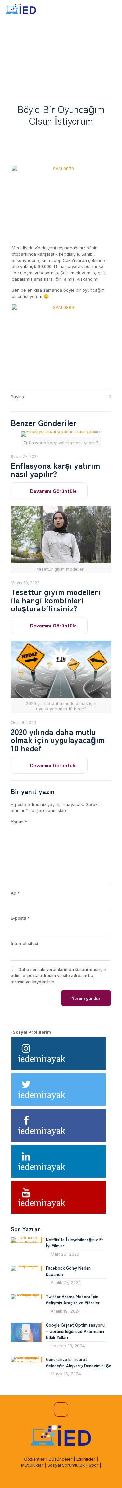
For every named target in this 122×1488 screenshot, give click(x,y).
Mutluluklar (32, 1465)
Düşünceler (60, 1458)
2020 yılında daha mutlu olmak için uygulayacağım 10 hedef (58, 739)
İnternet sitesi (24, 943)
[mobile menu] (113, 9)
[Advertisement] (61, 56)
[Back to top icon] (61, 1409)
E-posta (20, 918)
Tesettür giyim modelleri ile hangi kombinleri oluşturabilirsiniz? (56, 600)
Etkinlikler (85, 1458)
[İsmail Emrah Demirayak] (21, 10)
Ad (15, 893)
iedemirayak (41, 1058)
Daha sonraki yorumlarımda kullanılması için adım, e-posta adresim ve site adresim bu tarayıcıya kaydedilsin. (58, 975)
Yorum (19, 821)
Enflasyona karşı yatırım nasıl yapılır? (55, 469)
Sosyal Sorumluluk (66, 1465)
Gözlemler (34, 1458)
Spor (93, 1465)
